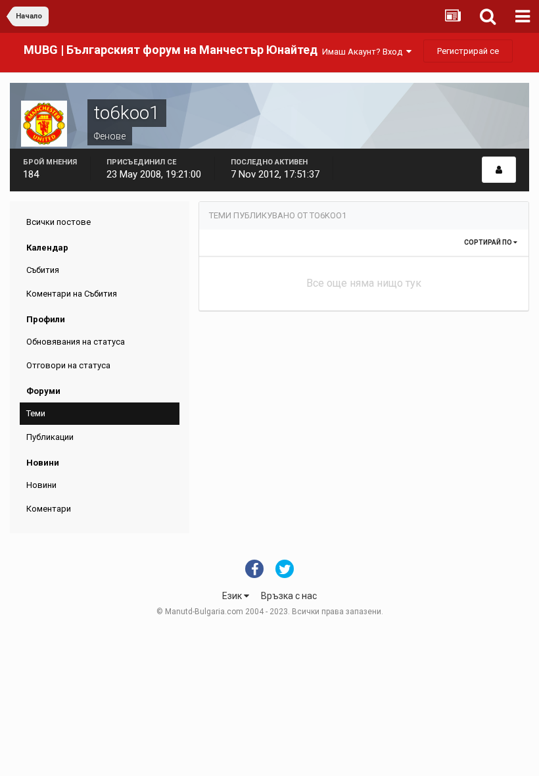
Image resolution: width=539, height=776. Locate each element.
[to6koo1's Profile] (499, 170)
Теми (35, 413)
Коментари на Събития (71, 294)
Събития (42, 270)
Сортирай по (488, 242)
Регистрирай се (468, 51)
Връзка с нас (289, 596)
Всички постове (58, 222)
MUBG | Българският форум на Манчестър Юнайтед (170, 50)
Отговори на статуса (68, 365)
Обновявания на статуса (75, 342)
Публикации (50, 437)
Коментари (48, 509)
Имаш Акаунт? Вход (364, 52)
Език (233, 596)
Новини (41, 485)
